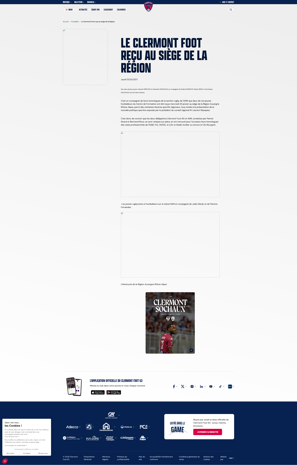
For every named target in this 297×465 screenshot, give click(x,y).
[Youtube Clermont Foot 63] (212, 386)
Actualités (83, 9)
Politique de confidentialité (123, 458)
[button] (5, 461)
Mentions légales (106, 458)
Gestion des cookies (208, 458)
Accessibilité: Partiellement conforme (161, 458)
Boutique (66, 2)
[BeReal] (231, 386)
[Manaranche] (107, 426)
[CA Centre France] (112, 415)
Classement (108, 9)
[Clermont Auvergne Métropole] (110, 437)
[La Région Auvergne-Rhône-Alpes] (72, 437)
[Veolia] (127, 426)
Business (90, 2)
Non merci (10, 453)
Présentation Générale (89, 458)
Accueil (65, 22)
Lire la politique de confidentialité (15, 445)
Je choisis (26, 453)
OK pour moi (43, 453)
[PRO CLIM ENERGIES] (145, 426)
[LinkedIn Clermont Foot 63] (202, 386)
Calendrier (121, 9)
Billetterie (78, 2)
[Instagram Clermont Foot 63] (193, 386)
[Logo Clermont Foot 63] (148, 6)
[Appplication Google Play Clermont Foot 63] (114, 392)
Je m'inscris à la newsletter (207, 432)
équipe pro (95, 9)
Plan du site (142, 458)
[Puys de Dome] (93, 437)
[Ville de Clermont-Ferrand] (128, 437)
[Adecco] (73, 426)
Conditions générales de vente (189, 458)
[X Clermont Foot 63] (184, 386)
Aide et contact (228, 2)
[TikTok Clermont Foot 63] (221, 386)
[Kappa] (144, 437)
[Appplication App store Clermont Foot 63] (98, 392)
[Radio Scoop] (90, 426)
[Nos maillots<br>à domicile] (170, 323)
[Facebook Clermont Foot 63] (175, 386)
